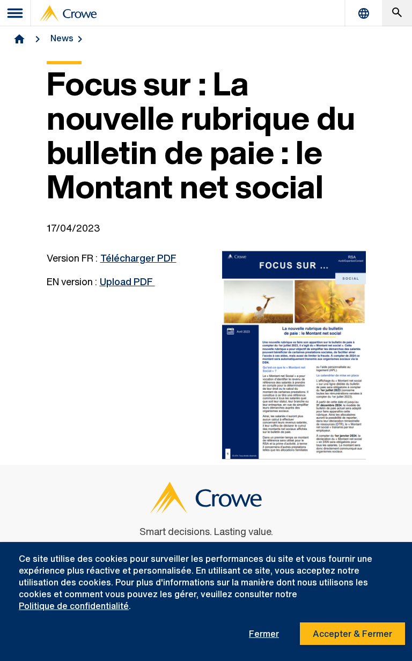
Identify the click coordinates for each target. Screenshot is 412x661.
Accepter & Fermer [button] (352, 633)
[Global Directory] (363, 13)
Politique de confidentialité (74, 606)
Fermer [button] (264, 633)
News (61, 38)
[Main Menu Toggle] (15, 13)
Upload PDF (127, 281)
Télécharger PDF (138, 258)
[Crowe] (68, 13)
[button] (397, 13)
